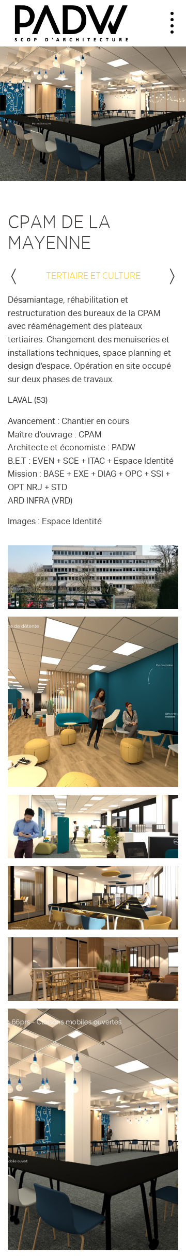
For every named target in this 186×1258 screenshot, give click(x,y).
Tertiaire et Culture (93, 275)
